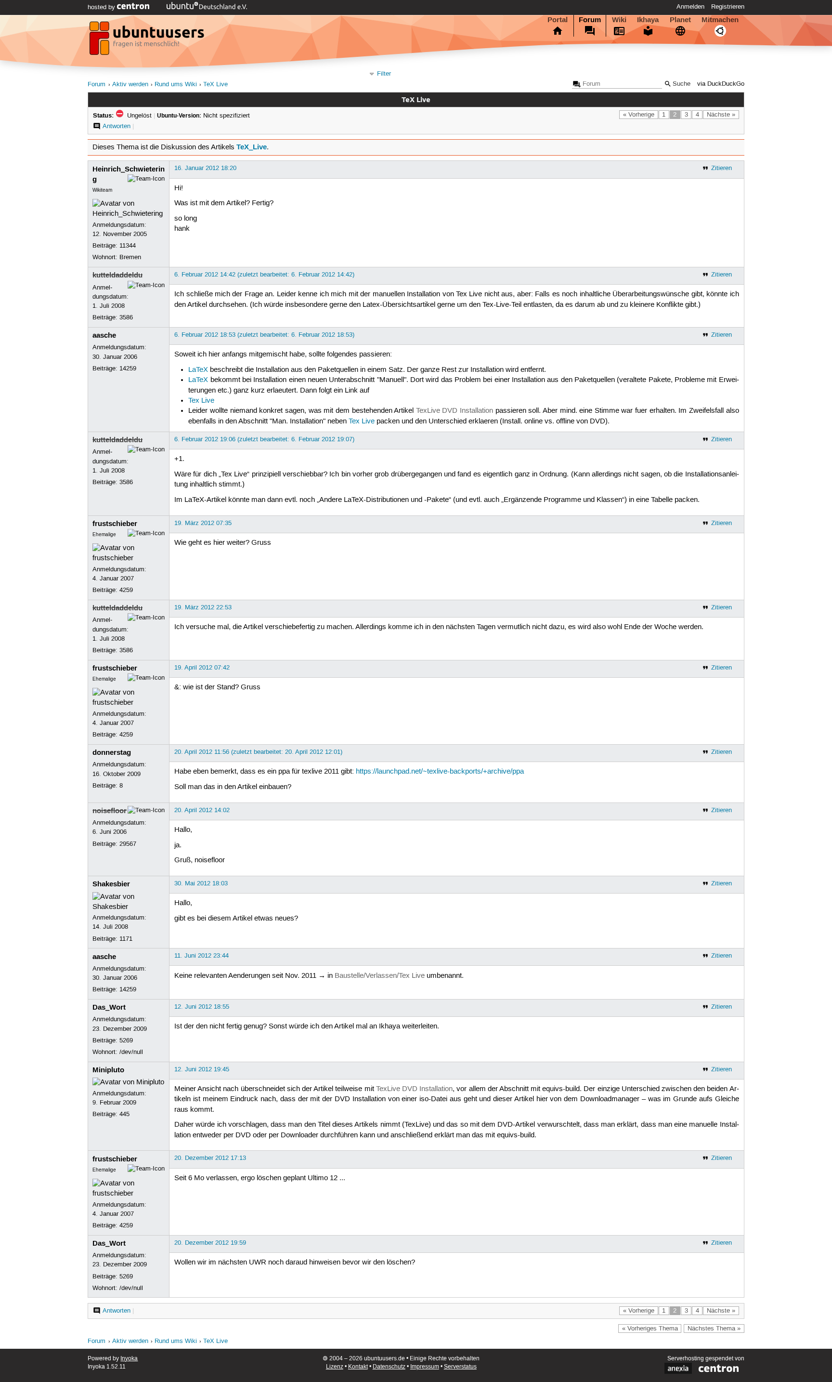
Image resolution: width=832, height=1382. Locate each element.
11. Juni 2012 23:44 (201, 956)
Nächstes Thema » (714, 1328)
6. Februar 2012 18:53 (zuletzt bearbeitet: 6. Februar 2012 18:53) (264, 335)
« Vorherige (638, 114)
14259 (127, 368)
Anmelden (690, 7)
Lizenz (334, 1366)
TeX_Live (251, 147)
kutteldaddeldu (117, 275)
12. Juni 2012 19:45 (201, 1069)
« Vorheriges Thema (650, 1328)
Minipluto (108, 1070)
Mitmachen (720, 20)
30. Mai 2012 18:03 (201, 883)
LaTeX (198, 370)
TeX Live (215, 84)
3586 (126, 317)
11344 (127, 246)
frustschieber (114, 523)
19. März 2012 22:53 (203, 607)
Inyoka (129, 1358)
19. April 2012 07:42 (202, 667)
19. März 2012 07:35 (203, 523)
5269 (126, 1040)
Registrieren (727, 7)
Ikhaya (648, 20)
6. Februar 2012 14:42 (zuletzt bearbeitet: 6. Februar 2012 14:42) (264, 274)
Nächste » (721, 114)
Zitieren (721, 168)
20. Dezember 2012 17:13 (210, 1158)
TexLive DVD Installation (454, 411)
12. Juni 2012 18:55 (201, 1007)
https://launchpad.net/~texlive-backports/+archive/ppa (440, 771)
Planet (680, 20)
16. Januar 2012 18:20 (205, 168)
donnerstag (111, 752)
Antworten (116, 126)
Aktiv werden (130, 84)
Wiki (619, 20)
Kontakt (358, 1366)
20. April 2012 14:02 (202, 810)
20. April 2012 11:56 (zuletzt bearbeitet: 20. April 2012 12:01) (258, 752)
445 (124, 1114)
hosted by (102, 7)
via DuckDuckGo (720, 84)
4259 (126, 590)
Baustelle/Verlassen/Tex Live (380, 976)
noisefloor (109, 811)
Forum (590, 20)
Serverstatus (460, 1366)
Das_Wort (109, 1007)
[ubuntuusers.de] (148, 41)
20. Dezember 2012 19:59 (210, 1243)
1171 (125, 939)
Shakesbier (111, 884)
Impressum (424, 1366)
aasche (104, 335)
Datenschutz (389, 1366)
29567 (127, 844)
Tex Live (201, 400)
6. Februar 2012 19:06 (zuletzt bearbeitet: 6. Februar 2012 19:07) (264, 439)
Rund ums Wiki (176, 84)
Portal (557, 20)
